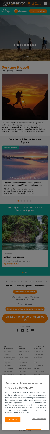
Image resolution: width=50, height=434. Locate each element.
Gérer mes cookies (39, 419)
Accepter (13, 419)
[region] (25, 402)
